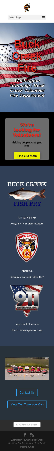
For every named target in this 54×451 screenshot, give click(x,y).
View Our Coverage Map (27, 404)
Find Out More (27, 156)
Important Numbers (27, 324)
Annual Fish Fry (27, 217)
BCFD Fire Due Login (26, 424)
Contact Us (27, 392)
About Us (27, 271)
